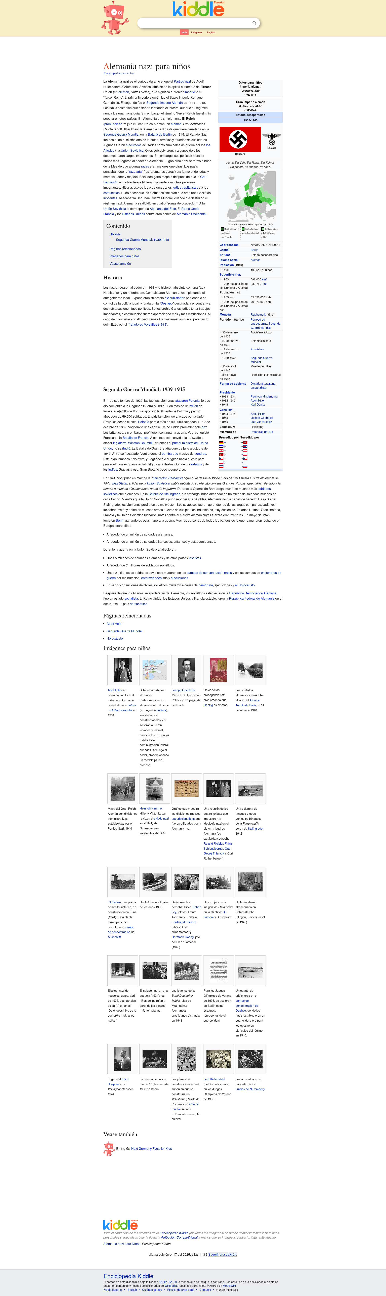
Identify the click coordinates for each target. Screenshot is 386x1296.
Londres (200, 453)
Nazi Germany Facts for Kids (151, 1148)
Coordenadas (229, 245)
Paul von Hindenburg (264, 396)
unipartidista (258, 387)
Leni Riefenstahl (214, 1079)
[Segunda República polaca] (221, 462)
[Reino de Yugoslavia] (221, 466)
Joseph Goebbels (262, 417)
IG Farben (114, 902)
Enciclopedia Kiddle (174, 1233)
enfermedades (151, 577)
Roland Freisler (213, 843)
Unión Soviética (132, 150)
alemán (123, 92)
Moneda (225, 314)
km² (264, 279)
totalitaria (269, 383)
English (211, 32)
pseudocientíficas (183, 818)
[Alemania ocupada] (245, 446)
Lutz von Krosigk (261, 421)
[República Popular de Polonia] (245, 454)
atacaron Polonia (187, 400)
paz (204, 427)
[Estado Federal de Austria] (221, 450)
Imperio (189, 92)
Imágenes (196, 32)
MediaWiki (229, 1286)
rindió (126, 448)
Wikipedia (171, 1286)
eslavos (196, 464)
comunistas (111, 192)
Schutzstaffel (175, 297)
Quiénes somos (152, 1290)
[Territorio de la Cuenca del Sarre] (221, 446)
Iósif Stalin (119, 483)
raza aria (135, 171)
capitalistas (190, 187)
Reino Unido (190, 208)
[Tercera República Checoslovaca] (245, 458)
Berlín (254, 249)
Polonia (143, 421)
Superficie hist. (230, 274)
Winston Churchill (140, 443)
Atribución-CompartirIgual (179, 1237)
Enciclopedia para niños (119, 73)
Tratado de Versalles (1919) (147, 324)
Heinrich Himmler (151, 808)
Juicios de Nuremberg (250, 1089)
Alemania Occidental (191, 214)
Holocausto (115, 638)
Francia (108, 214)
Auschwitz (114, 937)
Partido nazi (182, 81)
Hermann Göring (183, 937)
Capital (224, 250)
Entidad (225, 255)
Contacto (205, 1290)
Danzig (208, 705)
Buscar (254, 23)
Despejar (246, 23)
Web (184, 32)
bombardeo (170, 453)
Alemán (256, 260)
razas (145, 166)
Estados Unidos (133, 214)
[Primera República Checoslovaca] (221, 458)
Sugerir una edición (222, 1254)
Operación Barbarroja (168, 478)
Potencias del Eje (262, 431)
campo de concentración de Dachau (247, 1005)
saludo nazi (161, 818)
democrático (138, 603)
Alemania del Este (163, 208)
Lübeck (161, 710)
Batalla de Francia (136, 437)
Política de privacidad (180, 1290)
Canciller (226, 410)
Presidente (227, 392)
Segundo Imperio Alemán (164, 102)
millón (193, 406)
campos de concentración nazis (209, 572)
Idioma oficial (229, 260)
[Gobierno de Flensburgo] (245, 442)
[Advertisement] (192, 48)
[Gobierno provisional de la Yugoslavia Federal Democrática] (245, 466)
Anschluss (257, 349)
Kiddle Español (113, 1290)
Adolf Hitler (258, 400)
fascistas (195, 558)
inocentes (110, 198)
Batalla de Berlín (160, 134)
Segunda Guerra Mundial (265, 325)
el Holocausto (245, 585)
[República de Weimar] (221, 442)
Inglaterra (119, 443)
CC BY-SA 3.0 (168, 1282)
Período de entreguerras (259, 321)
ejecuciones (179, 577)
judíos (176, 187)
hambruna (205, 585)
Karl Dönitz (258, 404)
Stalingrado (255, 828)
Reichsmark (258, 314)
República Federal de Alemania (251, 598)
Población (227, 265)
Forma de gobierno (233, 383)
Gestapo (167, 303)
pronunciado (113, 124)
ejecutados (134, 145)
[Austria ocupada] (245, 450)
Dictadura (257, 383)
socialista (131, 598)
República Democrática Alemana (252, 593)
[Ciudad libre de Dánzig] (221, 454)
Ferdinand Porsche (184, 922)
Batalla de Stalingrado (164, 494)
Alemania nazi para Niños (121, 1243)
